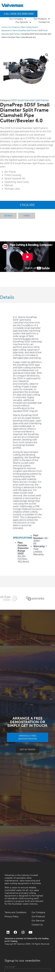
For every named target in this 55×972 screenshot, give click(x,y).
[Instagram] (23, 932)
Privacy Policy (12, 916)
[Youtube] (30, 932)
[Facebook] (15, 932)
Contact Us (37, 924)
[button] (47, 55)
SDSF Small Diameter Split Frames (30, 100)
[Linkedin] (8, 932)
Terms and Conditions (15, 912)
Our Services (38, 920)
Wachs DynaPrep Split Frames (24, 30)
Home (4, 27)
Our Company (38, 912)
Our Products (13, 27)
